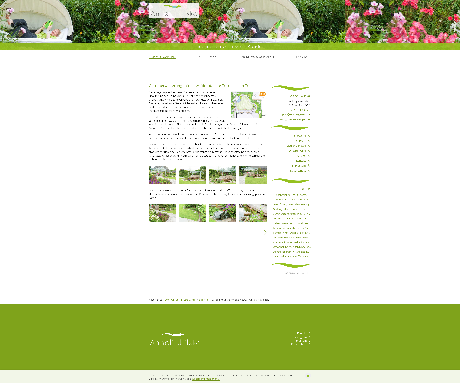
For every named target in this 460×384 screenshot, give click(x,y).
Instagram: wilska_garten (294, 119)
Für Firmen (207, 57)
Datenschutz (298, 170)
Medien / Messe (296, 145)
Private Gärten (162, 57)
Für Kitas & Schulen (256, 57)
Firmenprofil (298, 140)
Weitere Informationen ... (206, 378)
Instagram (300, 337)
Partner (301, 155)
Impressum (299, 165)
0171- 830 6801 (300, 109)
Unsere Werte (297, 150)
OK (308, 376)
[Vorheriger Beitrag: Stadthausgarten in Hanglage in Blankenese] (150, 233)
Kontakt (303, 57)
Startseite (300, 135)
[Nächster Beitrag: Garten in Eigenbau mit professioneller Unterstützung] (265, 233)
